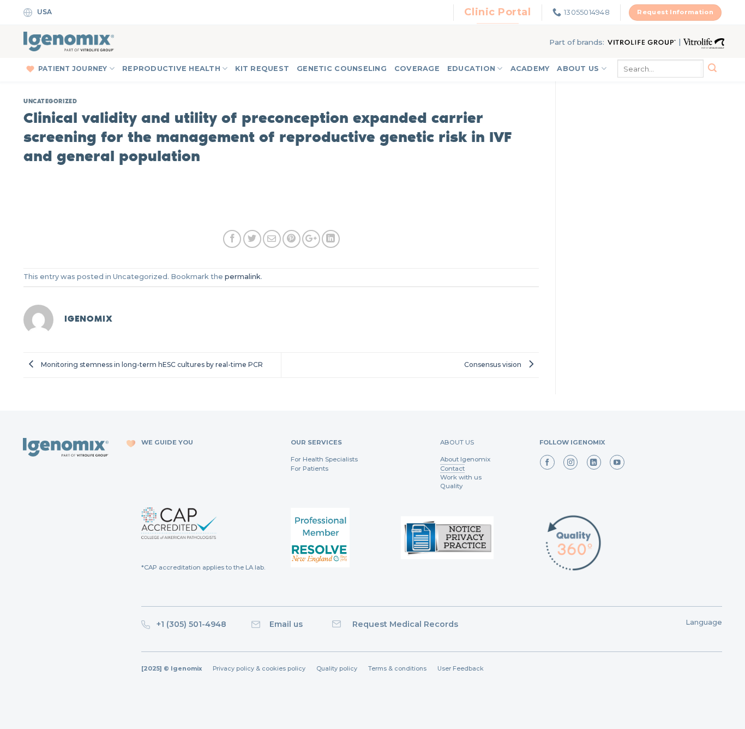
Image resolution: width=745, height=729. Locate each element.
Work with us (461, 477)
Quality (451, 486)
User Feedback (460, 668)
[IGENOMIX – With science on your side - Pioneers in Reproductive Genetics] (68, 41)
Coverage (417, 68)
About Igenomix (465, 459)
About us (578, 68)
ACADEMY (530, 68)
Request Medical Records (405, 624)
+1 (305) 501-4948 (190, 624)
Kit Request (262, 68)
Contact (452, 468)
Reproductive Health (171, 68)
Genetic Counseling (342, 68)
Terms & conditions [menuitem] (397, 668)
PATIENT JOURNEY (72, 68)
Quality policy (336, 668)
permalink (243, 276)
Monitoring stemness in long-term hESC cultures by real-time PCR (151, 364)
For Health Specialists (324, 459)
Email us (298, 624)
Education (471, 68)
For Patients (309, 468)
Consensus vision (493, 364)
